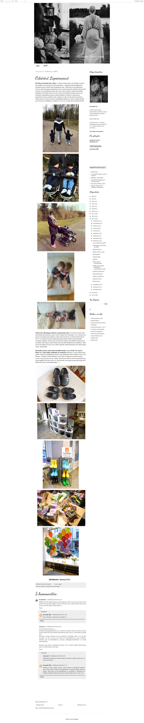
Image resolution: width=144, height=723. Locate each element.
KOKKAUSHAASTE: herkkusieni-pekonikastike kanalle (99, 267)
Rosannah (46, 614)
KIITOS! (95, 259)
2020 (93, 206)
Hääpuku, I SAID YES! (97, 177)
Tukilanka (94, 325)
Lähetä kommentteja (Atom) (46, 708)
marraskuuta (96, 223)
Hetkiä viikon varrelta (98, 252)
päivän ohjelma (56, 586)
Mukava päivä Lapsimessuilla (97, 262)
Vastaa (40, 608)
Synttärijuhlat (96, 254)
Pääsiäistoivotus (97, 279)
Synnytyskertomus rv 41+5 (98, 327)
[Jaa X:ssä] (58, 584)
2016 (93, 216)
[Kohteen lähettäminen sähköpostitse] (55, 584)
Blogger (76, 719)
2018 (93, 211)
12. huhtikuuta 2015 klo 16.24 (53, 626)
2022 (93, 201)
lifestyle (43, 586)
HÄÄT (45, 66)
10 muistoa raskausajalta (97, 329)
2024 (93, 196)
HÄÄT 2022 (94, 172)
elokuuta (95, 231)
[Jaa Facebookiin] (59, 584)
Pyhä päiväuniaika (98, 274)
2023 (93, 199)
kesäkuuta (96, 236)
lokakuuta (96, 226)
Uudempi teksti (40, 705)
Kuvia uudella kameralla (99, 243)
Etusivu (60, 705)
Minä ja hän (94, 340)
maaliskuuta (96, 284)
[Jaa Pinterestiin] (61, 584)
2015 (93, 218)
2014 (93, 292)
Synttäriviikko (96, 257)
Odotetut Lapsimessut (98, 271)
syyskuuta (96, 228)
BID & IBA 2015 (97, 249)
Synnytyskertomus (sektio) (98, 322)
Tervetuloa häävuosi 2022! (98, 183)
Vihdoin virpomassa (98, 276)
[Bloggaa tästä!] (56, 584)
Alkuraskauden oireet (97, 318)
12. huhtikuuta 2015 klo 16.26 (57, 656)
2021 (93, 204)
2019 (93, 208)
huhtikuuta (96, 240)
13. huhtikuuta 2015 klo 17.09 (59, 614)
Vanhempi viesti (81, 705)
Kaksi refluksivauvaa (97, 335)
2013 (93, 295)
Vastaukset (44, 611)
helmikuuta (96, 287)
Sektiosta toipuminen (96, 331)
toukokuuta (96, 238)
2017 (93, 214)
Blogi (38, 66)
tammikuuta (96, 289)
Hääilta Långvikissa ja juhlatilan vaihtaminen (97, 186)
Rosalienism (42, 599)
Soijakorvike (94, 338)
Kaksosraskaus (95, 320)
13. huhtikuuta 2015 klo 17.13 (59, 665)
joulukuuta (96, 221)
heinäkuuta (96, 233)
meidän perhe (49, 586)
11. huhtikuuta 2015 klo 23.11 (54, 599)
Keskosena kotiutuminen (97, 333)
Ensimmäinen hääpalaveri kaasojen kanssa (98, 180)
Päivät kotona (96, 281)
